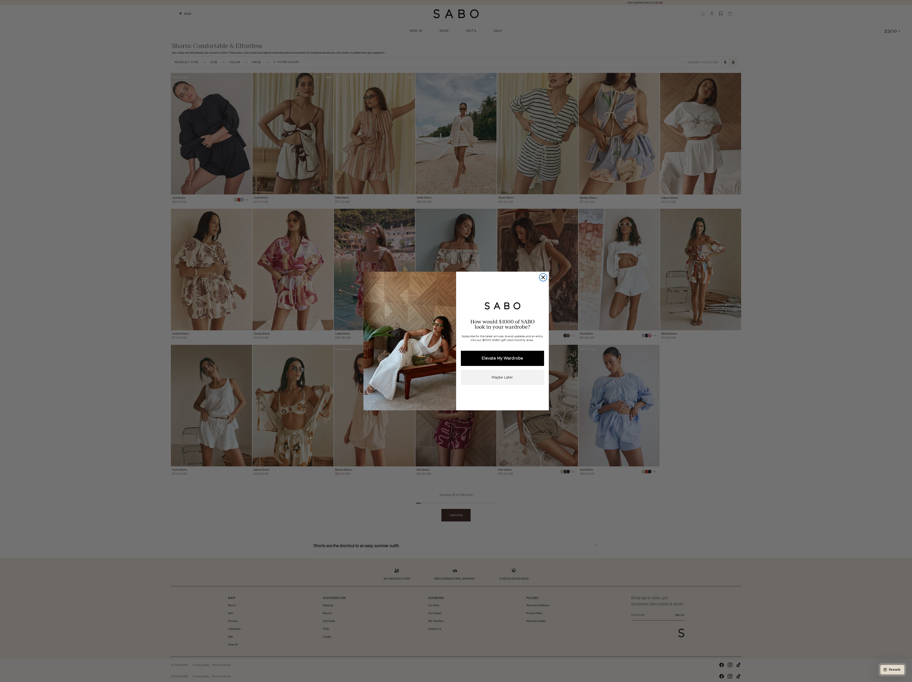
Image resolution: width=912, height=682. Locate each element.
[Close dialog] (543, 277)
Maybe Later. (502, 377)
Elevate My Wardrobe (502, 358)
